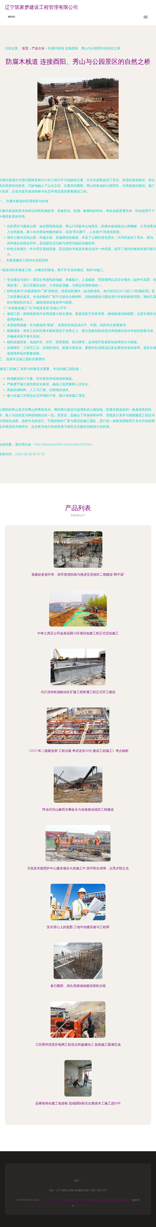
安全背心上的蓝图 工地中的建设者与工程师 (78, 927)
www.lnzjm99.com (52, 1200)
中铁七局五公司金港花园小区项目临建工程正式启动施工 (78, 633)
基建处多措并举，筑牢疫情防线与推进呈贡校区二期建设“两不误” (78, 574)
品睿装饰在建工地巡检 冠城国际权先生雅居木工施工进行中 (78, 1103)
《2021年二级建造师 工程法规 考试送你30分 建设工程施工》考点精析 (78, 751)
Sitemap (79, 1205)
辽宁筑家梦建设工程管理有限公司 (98, 1200)
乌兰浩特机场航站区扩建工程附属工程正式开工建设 (78, 692)
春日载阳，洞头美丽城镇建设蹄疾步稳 (78, 986)
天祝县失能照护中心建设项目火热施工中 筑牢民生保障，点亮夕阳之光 (78, 868)
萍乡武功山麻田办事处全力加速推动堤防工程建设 (78, 809)
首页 (25, 48)
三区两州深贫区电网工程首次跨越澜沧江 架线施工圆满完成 (78, 1044)
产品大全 (38, 48)
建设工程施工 (72, 1200)
